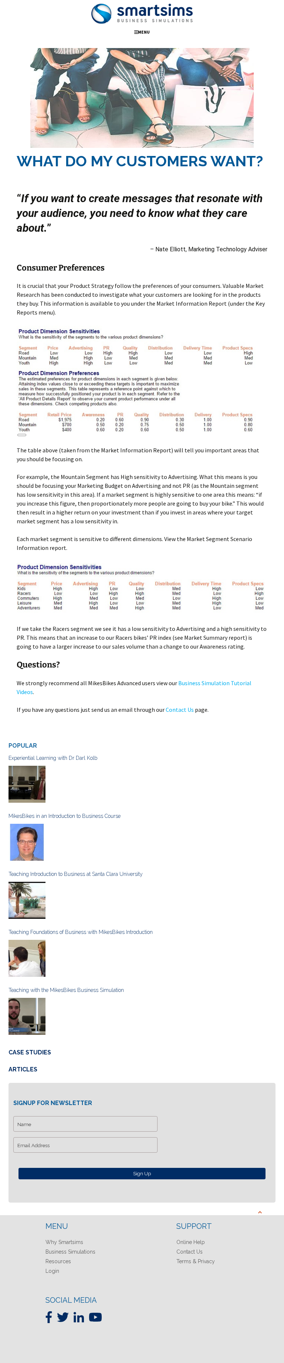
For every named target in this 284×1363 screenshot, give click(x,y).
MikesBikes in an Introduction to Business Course (65, 816)
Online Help (190, 1242)
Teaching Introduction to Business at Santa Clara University (76, 874)
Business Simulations (70, 1252)
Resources (58, 1261)
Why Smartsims (64, 1242)
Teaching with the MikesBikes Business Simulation (66, 990)
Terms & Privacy (195, 1261)
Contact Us (180, 709)
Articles (23, 1069)
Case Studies (30, 1052)
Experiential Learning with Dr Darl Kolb (53, 758)
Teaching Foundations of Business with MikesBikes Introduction (81, 932)
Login (52, 1271)
